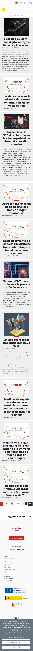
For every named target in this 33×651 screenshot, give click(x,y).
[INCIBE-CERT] (16, 529)
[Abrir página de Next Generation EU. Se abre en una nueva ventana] (16, 591)
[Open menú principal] (2, 2)
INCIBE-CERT (16, 15)
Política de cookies (8, 571)
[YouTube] (23, 549)
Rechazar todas (16, 642)
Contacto (6, 556)
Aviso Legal (6, 565)
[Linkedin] (20, 549)
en (3, 9)
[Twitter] (18, 549)
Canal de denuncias (8, 580)
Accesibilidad (7, 567)
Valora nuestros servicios (9, 558)
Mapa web (6, 574)
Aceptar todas (15, 647)
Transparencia (7, 576)
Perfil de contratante (8, 578)
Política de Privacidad (8, 563)
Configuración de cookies (9, 569)
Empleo (5, 561)
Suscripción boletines (16, 538)
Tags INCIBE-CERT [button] (16, 516)
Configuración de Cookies (16, 638)
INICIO (10, 15)
